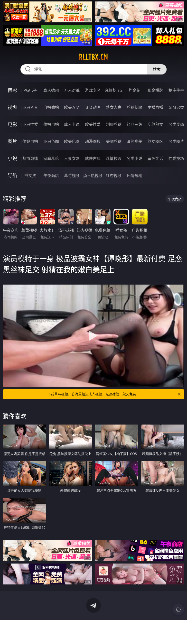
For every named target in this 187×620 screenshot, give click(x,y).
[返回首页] (178, 609)
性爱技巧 (176, 158)
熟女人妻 (114, 107)
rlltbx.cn (93, 57)
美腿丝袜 (114, 141)
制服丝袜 (114, 124)
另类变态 (176, 124)
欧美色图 (72, 141)
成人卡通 (72, 124)
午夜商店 (51, 175)
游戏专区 (93, 90)
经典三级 (134, 124)
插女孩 (30, 175)
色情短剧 (134, 175)
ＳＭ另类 (176, 107)
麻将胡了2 (113, 90)
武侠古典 (93, 158)
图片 (12, 141)
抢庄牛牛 (176, 90)
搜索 (157, 69)
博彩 (12, 90)
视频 (12, 107)
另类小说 (134, 158)
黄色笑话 (155, 158)
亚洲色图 (51, 141)
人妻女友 (72, 158)
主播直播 (155, 107)
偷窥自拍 (30, 141)
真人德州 (51, 90)
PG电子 (30, 90)
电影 (12, 124)
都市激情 (30, 158)
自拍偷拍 (51, 107)
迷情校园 (114, 158)
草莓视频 (72, 175)
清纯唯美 (134, 141)
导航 (12, 175)
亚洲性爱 (30, 124)
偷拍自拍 (51, 124)
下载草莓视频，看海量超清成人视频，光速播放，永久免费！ (93, 394)
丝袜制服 (134, 107)
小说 (12, 158)
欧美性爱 (93, 124)
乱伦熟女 (155, 124)
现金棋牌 (155, 90)
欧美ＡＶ (72, 107)
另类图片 (176, 141)
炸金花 (134, 90)
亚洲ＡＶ (30, 107)
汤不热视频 (93, 175)
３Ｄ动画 (93, 107)
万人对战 (72, 90)
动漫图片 (93, 141)
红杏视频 (114, 175)
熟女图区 (155, 141)
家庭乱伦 (51, 158)
